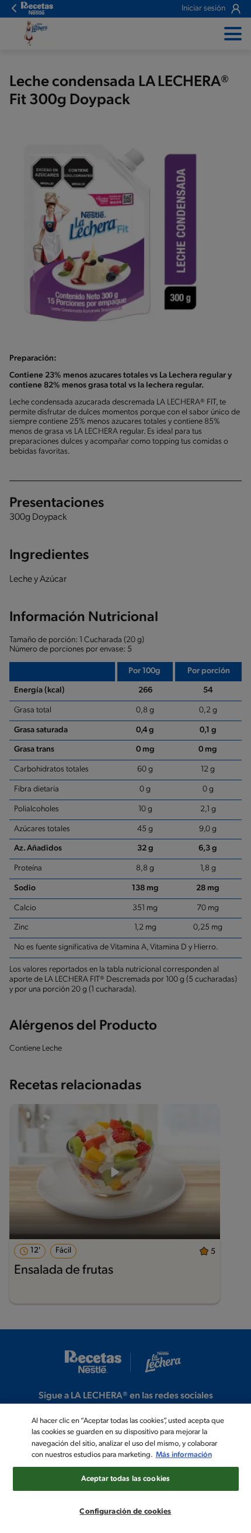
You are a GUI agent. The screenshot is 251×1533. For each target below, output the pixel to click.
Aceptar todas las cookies (125, 1479)
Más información (184, 1455)
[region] (125, 1468)
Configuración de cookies (125, 1511)
